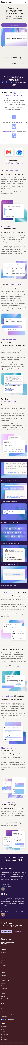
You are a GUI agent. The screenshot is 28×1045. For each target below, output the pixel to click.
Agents (2, 955)
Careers (3, 983)
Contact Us (4, 975)
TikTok (4, 1031)
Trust (2, 1011)
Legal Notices (4, 1016)
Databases (3, 965)
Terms (2, 1006)
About (2, 978)
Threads (5, 1037)
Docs (2, 962)
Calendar (3, 960)
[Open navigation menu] (26, 2)
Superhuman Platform (6, 998)
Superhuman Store (5, 968)
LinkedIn (5, 1026)
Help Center (4, 988)
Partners (3, 993)
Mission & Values (5, 980)
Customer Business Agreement (8, 1014)
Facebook (5, 1039)
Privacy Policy (4, 1008)
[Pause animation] (2, 47)
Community (3, 996)
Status (2, 991)
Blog (2, 985)
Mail (2, 957)
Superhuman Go (4, 952)
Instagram (5, 1034)
